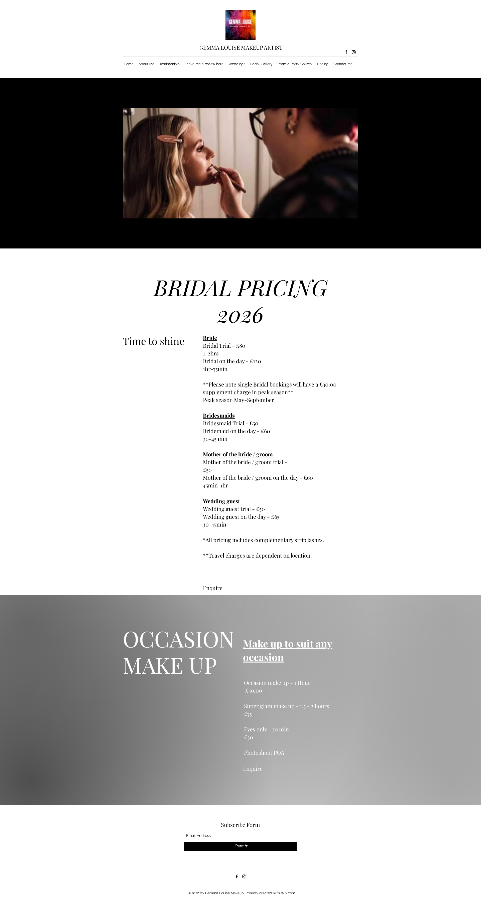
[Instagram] (353, 52)
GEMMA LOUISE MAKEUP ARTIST (241, 47)
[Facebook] (346, 52)
